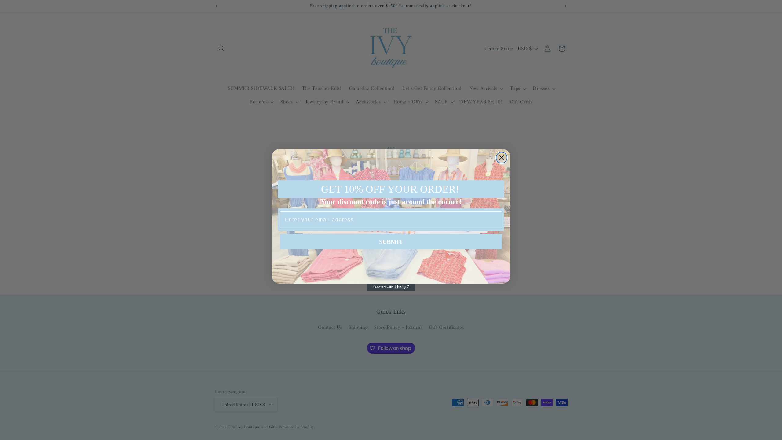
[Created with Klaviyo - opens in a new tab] (391, 287)
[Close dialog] (501, 157)
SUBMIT (391, 241)
